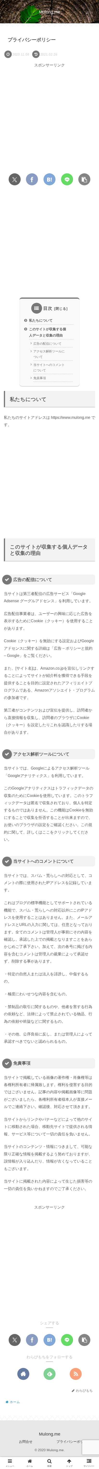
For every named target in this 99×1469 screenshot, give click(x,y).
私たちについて (41, 320)
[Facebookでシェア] (32, 179)
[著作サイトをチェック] (23, 1374)
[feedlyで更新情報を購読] (49, 1374)
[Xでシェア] (15, 179)
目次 (47, 308)
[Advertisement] (49, 118)
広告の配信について (47, 343)
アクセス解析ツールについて (49, 354)
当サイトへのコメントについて (49, 367)
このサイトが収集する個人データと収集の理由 (47, 332)
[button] (84, 179)
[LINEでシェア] (67, 179)
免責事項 (39, 378)
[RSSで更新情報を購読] (76, 1374)
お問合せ (25, 1441)
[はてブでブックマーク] (49, 179)
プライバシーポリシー (73, 1441)
